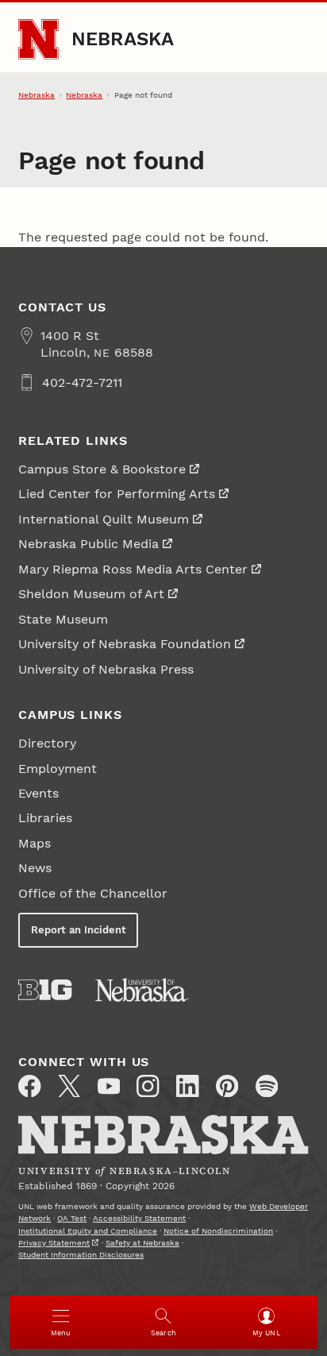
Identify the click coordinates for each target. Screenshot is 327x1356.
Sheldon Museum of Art (91, 593)
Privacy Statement (54, 1242)
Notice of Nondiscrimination (218, 1231)
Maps (34, 843)
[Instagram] (148, 1086)
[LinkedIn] (187, 1086)
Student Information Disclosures (81, 1254)
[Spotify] (267, 1086)
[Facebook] (29, 1086)
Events (38, 793)
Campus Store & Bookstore (102, 469)
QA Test (72, 1218)
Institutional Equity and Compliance (87, 1231)
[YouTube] (109, 1086)
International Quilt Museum (103, 519)
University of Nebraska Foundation (124, 643)
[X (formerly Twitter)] (69, 1086)
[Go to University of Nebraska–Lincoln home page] (38, 39)
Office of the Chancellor (92, 893)
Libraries (45, 817)
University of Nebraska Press (106, 669)
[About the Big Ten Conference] (44, 990)
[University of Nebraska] (142, 990)
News (35, 867)
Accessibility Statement (139, 1218)
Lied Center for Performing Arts (116, 493)
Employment (57, 768)
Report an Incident (78, 930)
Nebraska (123, 39)
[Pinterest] (227, 1086)
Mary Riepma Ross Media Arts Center (133, 569)
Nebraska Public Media (88, 543)
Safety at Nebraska (142, 1242)
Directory (47, 743)
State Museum (63, 619)
